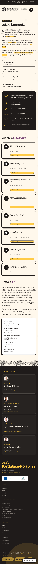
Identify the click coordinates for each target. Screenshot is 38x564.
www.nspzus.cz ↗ (9, 351)
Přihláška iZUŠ (28, 560)
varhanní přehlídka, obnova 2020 (12, 85)
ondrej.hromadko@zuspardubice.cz (13, 431)
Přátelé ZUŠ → (25, 553)
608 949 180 (10, 349)
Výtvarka (4, 495)
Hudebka (4, 488)
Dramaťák (4, 493)
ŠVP (3, 532)
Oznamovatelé (5, 530)
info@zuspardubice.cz (14, 473)
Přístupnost (5, 537)
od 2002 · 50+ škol (8, 63)
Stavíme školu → (7, 555)
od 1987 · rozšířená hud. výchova (12, 70)
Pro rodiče (4, 535)
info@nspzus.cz (8, 347)
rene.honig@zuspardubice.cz (11, 411)
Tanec (3, 490)
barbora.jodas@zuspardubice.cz (12, 451)
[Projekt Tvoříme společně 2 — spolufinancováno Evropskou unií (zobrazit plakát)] (15, 478)
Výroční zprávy (6, 528)
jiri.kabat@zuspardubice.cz (10, 390)
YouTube (21, 559)
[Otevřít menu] (31, 9)
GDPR (3, 525)
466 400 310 (4, 473)
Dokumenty (5, 522)
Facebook (8, 559)
